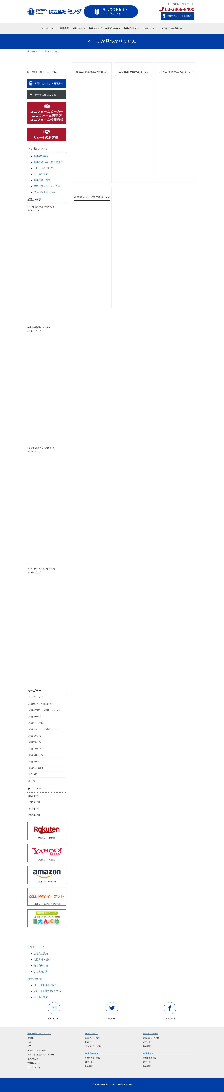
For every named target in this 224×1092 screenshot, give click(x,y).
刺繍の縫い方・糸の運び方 (48, 162)
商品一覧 (89, 1062)
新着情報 (32, 774)
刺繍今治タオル (35, 768)
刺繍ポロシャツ (35, 748)
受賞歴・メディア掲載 (36, 1050)
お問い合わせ (34, 979)
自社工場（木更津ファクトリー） (41, 1055)
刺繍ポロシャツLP (37, 755)
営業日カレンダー (34, 1063)
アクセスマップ (33, 1067)
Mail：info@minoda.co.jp (47, 991)
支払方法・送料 (42, 959)
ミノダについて (35, 697)
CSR (29, 1046)
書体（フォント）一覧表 (47, 186)
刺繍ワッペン (34, 761)
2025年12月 (34, 802)
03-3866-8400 (179, 9)
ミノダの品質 (32, 1059)
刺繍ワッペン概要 (92, 1038)
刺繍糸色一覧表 (42, 180)
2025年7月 (33, 808)
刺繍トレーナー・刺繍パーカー (43, 729)
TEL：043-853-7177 (45, 985)
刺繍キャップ (34, 716)
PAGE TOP (216, 1056)
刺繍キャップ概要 (92, 1058)
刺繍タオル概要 (149, 1058)
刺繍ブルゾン (34, 742)
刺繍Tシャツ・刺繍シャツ (40, 703)
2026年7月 (33, 796)
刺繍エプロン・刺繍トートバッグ (44, 710)
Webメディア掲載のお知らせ (92, 196)
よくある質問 (41, 174)
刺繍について (34, 735)
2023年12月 (34, 815)
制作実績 (89, 1042)
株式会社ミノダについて (39, 1033)
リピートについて (43, 168)
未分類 (31, 780)
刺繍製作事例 (41, 156)
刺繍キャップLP (36, 723)
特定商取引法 (41, 965)
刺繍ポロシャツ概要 (151, 1038)
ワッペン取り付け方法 (94, 1046)
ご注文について (35, 947)
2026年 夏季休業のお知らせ (92, 72)
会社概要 (31, 1038)
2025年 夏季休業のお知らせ (175, 72)
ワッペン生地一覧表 (44, 192)
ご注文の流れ (41, 953)
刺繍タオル (148, 1053)
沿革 (29, 1042)
